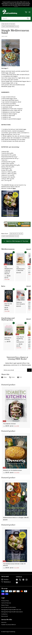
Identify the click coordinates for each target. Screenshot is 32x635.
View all (28, 249)
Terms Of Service (6, 603)
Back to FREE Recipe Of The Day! (17, 241)
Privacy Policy (5, 600)
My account (4, 616)
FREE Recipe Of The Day (8, 24)
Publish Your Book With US (8, 624)
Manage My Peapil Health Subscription (12, 612)
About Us (3, 622)
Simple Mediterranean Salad (10, 26)
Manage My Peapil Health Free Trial (11, 609)
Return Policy (5, 605)
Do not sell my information (8, 607)
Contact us (4, 614)
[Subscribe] (29, 370)
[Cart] (26, 12)
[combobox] (16, 18)
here (14, 188)
